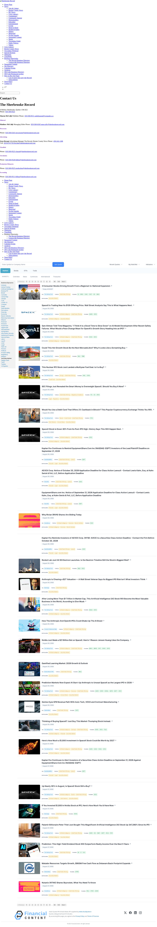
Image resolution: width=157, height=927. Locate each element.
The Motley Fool (48, 294)
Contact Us (8, 83)
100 (58, 281)
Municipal (12, 33)
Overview (16, 277)
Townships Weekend (11, 51)
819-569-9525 (10, 151)
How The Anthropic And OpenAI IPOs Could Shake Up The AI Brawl (73, 621)
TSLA (105, 729)
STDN (88, 375)
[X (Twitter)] (125, 915)
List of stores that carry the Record (20, 78)
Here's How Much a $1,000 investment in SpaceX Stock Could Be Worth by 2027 (79, 740)
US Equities (4, 366)
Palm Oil (3, 347)
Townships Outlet (15, 41)
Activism (3, 285)
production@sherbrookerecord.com (27, 168)
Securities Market (6, 358)
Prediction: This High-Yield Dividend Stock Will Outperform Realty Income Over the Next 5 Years (86, 844)
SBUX (98, 294)
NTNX (92, 891)
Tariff (2, 362)
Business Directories (11, 58)
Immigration (5, 331)
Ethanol (3, 320)
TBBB (83, 356)
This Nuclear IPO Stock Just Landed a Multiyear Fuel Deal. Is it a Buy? (74, 367)
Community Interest (15, 18)
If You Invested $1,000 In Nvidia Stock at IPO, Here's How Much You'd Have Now (79, 805)
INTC (99, 648)
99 (54, 281)
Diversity (4, 312)
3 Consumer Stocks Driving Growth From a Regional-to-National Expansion (77, 286)
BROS (81, 294)
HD (94, 294)
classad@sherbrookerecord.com (26, 151)
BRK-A (90, 648)
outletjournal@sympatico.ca (44, 116)
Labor (3, 339)
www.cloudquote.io (85, 912)
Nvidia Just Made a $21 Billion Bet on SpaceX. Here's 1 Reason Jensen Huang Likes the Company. (86, 640)
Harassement (5, 329)
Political (3, 351)
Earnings (73, 729)
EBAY (98, 833)
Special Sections (9, 53)
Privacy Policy (80, 916)
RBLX (80, 671)
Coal (2, 301)
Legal (2, 345)
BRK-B (95, 648)
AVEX (80, 481)
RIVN (91, 523)
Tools (35, 271)
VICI (84, 852)
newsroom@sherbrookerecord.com (27, 133)
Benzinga (46, 587)
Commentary (13, 16)
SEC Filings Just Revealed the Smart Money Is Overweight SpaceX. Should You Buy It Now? (84, 386)
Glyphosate (4, 327)
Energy (61, 375)
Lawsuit (73, 459)
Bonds (61, 418)
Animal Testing (5, 287)
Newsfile (46, 481)
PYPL (91, 418)
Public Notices (13, 43)
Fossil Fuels (4, 326)
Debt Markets (5, 308)
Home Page (8, 4)
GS (94, 394)
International (45, 277)
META (111, 691)
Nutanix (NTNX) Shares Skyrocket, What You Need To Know (69, 883)
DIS (95, 833)
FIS (91, 394)
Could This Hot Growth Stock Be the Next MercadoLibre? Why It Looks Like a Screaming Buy (84, 348)
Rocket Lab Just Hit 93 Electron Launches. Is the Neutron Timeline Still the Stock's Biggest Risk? (86, 560)
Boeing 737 (4, 291)
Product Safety (5, 353)
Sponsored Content (15, 37)
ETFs (25, 271)
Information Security (7, 333)
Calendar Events (9, 68)
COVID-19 (4, 302)
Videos (11, 45)
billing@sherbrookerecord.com (25, 160)
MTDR (76, 871)
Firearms (4, 324)
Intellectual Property (7, 335)
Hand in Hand (13, 28)
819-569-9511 (30, 116)
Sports (11, 39)
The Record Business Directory (19, 60)
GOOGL (106, 691)
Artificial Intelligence (7, 289)
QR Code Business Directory (14, 72)
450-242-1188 (58, 141)
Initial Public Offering (65, 294)
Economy (4, 314)
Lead (2, 343)
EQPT (83, 459)
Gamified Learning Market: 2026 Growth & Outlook (65, 663)
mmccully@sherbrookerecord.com (52, 124)
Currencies (34, 277)
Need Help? (8, 82)
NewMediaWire (48, 459)
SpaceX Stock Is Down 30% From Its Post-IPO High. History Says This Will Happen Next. (82, 429)
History (11, 31)
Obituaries (7, 55)
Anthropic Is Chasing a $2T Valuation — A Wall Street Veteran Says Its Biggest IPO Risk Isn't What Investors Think (94, 579)
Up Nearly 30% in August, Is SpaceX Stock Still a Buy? (67, 786)
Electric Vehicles (6, 316)
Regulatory (4, 354)
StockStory (47, 523)
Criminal (3, 304)
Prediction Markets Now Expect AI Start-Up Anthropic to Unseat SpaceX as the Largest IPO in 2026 (88, 682)
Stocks (16, 271)
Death (3, 306)
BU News (12, 12)
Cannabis (4, 295)
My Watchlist (132, 264)
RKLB (79, 568)
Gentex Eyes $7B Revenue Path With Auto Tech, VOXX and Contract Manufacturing (80, 702)
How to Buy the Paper (11, 76)
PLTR (111, 833)
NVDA (90, 337)
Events (11, 26)
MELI (79, 356)
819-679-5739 (9, 143)
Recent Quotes (115, 264)
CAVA (86, 294)
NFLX (107, 833)
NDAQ (90, 610)
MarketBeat (47, 710)
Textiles (3, 364)
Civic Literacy (13, 14)
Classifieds (8, 56)
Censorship (4, 297)
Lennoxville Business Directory (19, 62)
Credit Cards (68, 418)
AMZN (90, 314)
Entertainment (13, 24)
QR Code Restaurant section (13, 74)
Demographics (13, 20)
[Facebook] (130, 915)
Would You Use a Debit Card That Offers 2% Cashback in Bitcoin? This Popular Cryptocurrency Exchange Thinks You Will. (98, 410)
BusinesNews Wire (49, 671)
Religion (3, 356)
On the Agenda (14, 35)
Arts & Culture (14, 8)
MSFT (115, 691)
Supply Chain (5, 360)
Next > (64, 281)
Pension (3, 349)
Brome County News (16, 10)
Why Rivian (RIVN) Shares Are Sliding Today (61, 515)
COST (90, 294)
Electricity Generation (7, 318)
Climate (3, 299)
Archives (7, 70)
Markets (5, 271)
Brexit (3, 293)
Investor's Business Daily (50, 629)
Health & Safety (14, 30)
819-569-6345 (36, 124)
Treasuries (56, 277)
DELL (88, 891)
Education (12, 22)
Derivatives (4, 310)
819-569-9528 (10, 160)
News (6, 6)
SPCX (95, 314)
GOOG (101, 691)
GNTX (76, 710)
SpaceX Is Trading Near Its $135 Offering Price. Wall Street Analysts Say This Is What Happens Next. (88, 305)
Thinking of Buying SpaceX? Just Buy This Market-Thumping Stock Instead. (77, 721)
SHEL (84, 375)
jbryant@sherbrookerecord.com (24, 143)
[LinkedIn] (135, 915)
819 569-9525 (10, 112)
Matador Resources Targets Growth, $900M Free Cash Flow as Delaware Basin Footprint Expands (87, 863)
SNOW (96, 891)
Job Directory (8, 66)
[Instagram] (140, 915)
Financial (4, 322)
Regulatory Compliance (77, 394)
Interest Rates (5, 337)
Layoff (3, 341)
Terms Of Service (93, 916)
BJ (78, 294)
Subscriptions (13, 80)
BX (78, 852)
